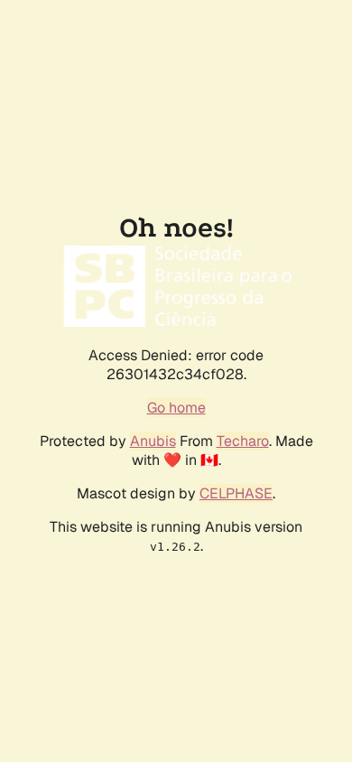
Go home (176, 407)
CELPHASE (236, 493)
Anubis (153, 441)
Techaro (243, 441)
